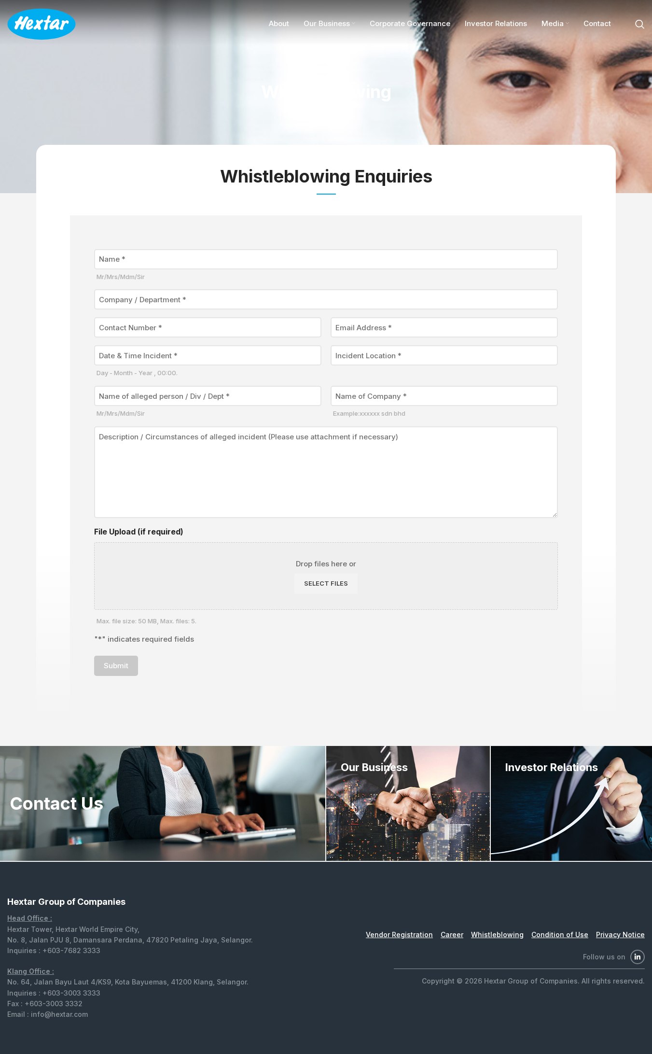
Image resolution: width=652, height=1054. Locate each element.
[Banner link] (408, 803)
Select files (326, 583)
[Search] (640, 24)
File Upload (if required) (138, 531)
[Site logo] (41, 23)
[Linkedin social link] (637, 957)
